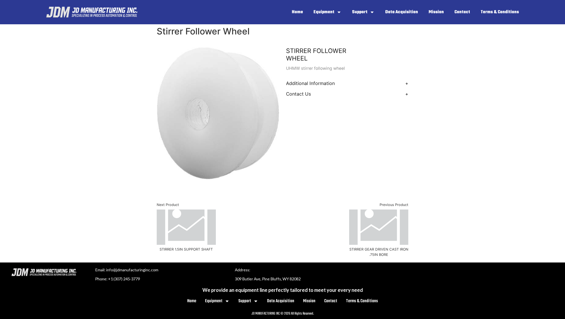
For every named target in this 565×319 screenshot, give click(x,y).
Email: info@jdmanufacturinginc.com (126, 269)
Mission (436, 12)
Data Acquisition (401, 12)
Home (297, 12)
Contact (462, 12)
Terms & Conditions (500, 12)
